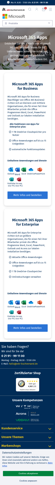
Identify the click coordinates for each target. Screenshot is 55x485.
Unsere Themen (12, 437)
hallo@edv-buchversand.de (23, 363)
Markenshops (11, 446)
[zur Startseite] (12, 9)
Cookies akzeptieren (28, 473)
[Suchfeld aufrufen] (30, 9)
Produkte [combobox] (13, 23)
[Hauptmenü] (51, 9)
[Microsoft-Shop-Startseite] (13, 16)
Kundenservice (12, 428)
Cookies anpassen (28, 481)
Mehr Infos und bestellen (27, 195)
